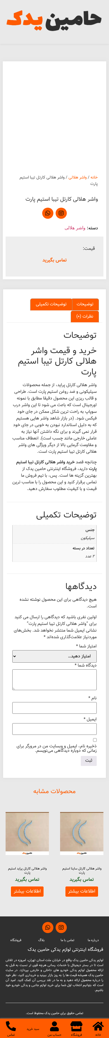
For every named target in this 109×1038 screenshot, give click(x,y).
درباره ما (93, 940)
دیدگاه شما (86, 665)
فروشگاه (15, 940)
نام (92, 698)
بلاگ (41, 940)
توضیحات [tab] (85, 304)
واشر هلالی (77, 177)
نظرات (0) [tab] (84, 316)
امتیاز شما (86, 646)
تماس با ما (67, 940)
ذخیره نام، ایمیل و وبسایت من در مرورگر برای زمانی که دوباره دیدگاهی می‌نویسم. (56, 748)
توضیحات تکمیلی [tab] (51, 304)
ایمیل (90, 719)
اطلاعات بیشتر (81, 891)
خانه (94, 177)
